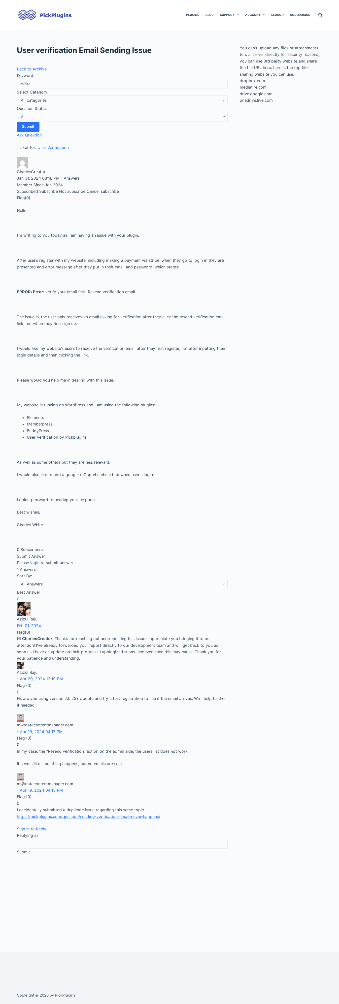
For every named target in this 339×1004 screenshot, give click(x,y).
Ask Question (29, 134)
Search (277, 15)
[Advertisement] (122, 896)
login (34, 562)
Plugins (192, 15)
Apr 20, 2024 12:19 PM (41, 678)
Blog (209, 15)
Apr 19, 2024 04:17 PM (41, 731)
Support (227, 15)
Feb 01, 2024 (29, 625)
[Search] (320, 15)
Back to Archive (32, 68)
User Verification (53, 147)
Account (253, 15)
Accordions (300, 15)
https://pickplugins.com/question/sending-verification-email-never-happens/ (88, 816)
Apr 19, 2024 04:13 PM (41, 790)
